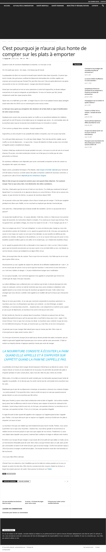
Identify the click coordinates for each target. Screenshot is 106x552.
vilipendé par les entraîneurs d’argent (33, 175)
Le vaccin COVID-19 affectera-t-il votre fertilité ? (94, 79)
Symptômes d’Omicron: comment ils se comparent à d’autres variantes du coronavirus (94, 91)
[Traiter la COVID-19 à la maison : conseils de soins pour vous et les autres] (78, 113)
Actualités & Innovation (23, 6)
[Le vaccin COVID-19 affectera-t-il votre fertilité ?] (78, 82)
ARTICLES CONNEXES (10, 481)
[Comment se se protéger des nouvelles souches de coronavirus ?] (78, 71)
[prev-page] (65, 481)
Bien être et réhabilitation (78, 6)
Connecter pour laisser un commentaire (15, 512)
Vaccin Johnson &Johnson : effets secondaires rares (93, 122)
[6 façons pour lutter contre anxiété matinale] (58, 492)
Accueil (4, 41)
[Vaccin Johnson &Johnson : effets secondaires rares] (78, 124)
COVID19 (95, 6)
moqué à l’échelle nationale (49, 170)
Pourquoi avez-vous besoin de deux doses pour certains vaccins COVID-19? (94, 142)
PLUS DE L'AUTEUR (24, 481)
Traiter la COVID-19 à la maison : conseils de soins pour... (93, 112)
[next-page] (68, 481)
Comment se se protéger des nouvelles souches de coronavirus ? (94, 70)
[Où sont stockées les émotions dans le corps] (12, 492)
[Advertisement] (53, 23)
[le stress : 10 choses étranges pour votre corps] (35, 492)
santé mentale (42, 6)
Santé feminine (58, 6)
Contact (103, 1)
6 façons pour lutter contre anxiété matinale (56, 502)
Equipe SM (7, 58)
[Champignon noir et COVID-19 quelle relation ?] (78, 103)
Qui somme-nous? (93, 1)
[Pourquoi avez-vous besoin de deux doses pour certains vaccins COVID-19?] (78, 144)
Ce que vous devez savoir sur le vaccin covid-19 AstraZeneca (94, 132)
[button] (103, 5)
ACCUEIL (7, 6)
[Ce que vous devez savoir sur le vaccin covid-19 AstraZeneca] (78, 134)
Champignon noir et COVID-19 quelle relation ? (94, 101)
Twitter (49, 469)
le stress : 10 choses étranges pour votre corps (34, 502)
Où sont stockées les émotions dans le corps (11, 502)
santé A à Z (10, 41)
